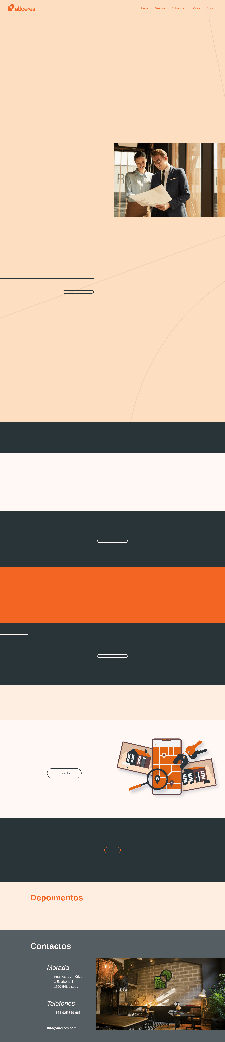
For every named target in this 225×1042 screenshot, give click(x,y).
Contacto (212, 8)
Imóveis (195, 8)
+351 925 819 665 (67, 1012)
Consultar (64, 773)
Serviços (160, 8)
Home (144, 8)
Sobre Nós (178, 8)
